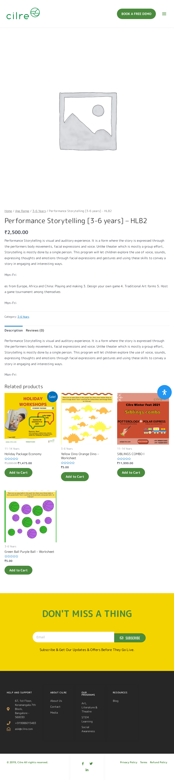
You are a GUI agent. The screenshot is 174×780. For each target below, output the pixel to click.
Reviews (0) (35, 330)
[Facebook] (83, 763)
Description (14, 330)
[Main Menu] (164, 14)
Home (8, 211)
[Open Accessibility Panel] (164, 392)
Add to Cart (18, 472)
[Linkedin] (87, 770)
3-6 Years (39, 211)
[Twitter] (91, 763)
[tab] (14, 330)
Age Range (22, 211)
